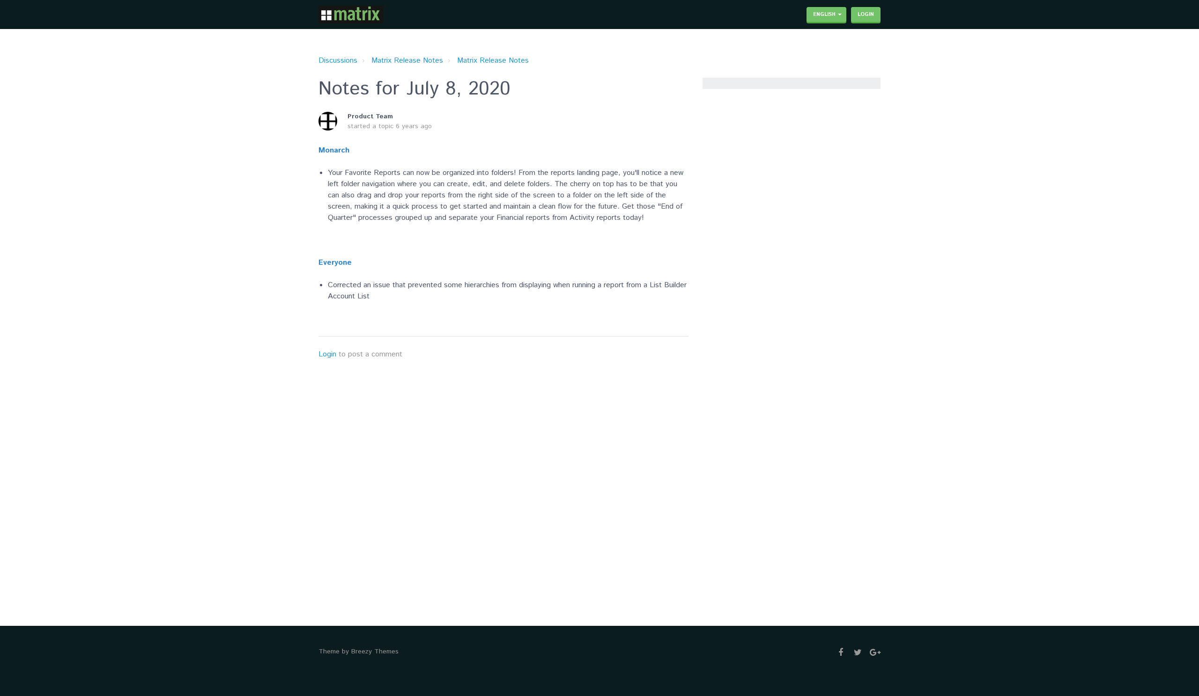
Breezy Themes (375, 651)
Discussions (337, 60)
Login (327, 354)
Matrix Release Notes (407, 60)
